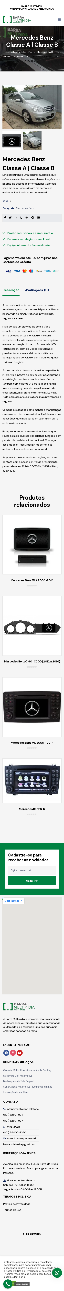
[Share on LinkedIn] (16, 217)
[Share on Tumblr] (21, 217)
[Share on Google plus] (26, 217)
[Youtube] (20, 1053)
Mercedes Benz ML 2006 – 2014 (32, 743)
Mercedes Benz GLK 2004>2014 (32, 580)
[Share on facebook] (5, 217)
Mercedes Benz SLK (32, 809)
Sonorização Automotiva (16, 1086)
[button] (59, 19)
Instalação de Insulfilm (15, 1092)
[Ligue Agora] (7, 1284)
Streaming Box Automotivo (17, 1075)
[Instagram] (13, 1053)
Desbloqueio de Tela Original (18, 1081)
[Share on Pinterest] (32, 217)
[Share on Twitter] (10, 217)
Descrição (11, 290)
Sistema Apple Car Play (39, 1070)
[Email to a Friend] (38, 217)
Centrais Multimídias (14, 1070)
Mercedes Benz (25, 208)
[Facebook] (6, 1053)
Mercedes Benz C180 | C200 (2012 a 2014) (32, 661)
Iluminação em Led (42, 1086)
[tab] (11, 292)
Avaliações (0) (37, 290)
